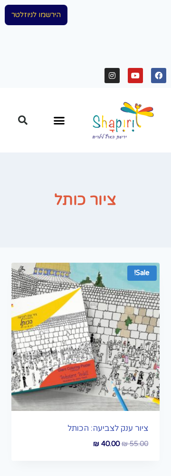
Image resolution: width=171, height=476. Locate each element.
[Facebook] (158, 75)
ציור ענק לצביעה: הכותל (107, 428)
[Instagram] (112, 75)
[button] (36, 15)
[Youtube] (135, 75)
